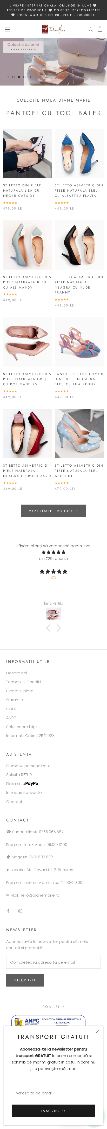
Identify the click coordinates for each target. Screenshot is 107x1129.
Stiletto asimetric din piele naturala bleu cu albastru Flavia (79, 190)
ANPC (11, 717)
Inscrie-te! (53, 1110)
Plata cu (14, 783)
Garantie (14, 699)
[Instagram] (20, 911)
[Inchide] (97, 1032)
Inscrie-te (25, 980)
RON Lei (51, 1006)
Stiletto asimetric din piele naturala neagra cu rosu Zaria (27, 470)
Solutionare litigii (21, 726)
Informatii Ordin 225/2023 (30, 735)
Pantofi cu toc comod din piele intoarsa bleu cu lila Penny (79, 379)
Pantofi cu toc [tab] (38, 113)
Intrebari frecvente (24, 792)
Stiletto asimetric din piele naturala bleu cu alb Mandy (27, 282)
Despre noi (16, 673)
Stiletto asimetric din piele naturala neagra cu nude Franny (79, 285)
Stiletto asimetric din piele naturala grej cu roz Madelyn (27, 379)
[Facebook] (8, 911)
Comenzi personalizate (28, 765)
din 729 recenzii (53, 558)
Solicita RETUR (19, 774)
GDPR (11, 709)
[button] (49, 628)
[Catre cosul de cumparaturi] (100, 29)
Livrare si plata (20, 691)
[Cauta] (91, 29)
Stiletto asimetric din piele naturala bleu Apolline (79, 470)
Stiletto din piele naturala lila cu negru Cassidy (22, 190)
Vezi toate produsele (53, 510)
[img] (53, 552)
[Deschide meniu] (7, 29)
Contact (14, 801)
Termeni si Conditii (23, 681)
